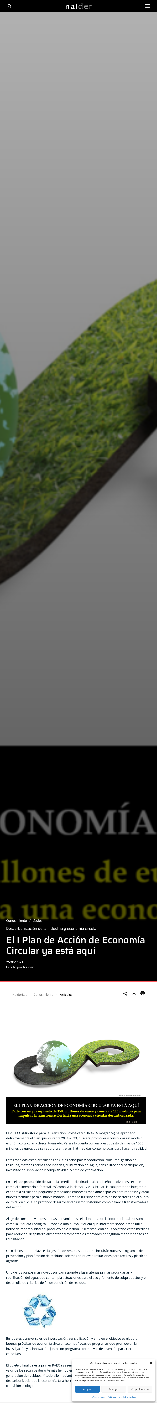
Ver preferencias (140, 1389)
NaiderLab (19, 994)
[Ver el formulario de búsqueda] (9, 6)
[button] (150, 1363)
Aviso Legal (132, 1397)
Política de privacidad (117, 1397)
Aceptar (87, 1389)
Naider (28, 967)
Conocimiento (44, 994)
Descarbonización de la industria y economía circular (52, 928)
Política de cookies (98, 1397)
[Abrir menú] (148, 6)
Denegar (113, 1389)
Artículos (66, 994)
